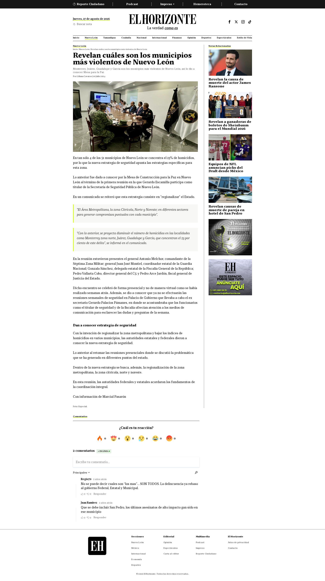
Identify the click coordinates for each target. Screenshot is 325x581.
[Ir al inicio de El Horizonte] (162, 22)
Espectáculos (170, 548)
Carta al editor (171, 553)
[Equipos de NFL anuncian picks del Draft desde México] (230, 147)
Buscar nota (84, 24)
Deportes (136, 565)
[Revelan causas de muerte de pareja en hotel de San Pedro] (230, 190)
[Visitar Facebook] (229, 22)
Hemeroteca (202, 4)
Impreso (167, 4)
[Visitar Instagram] (243, 22)
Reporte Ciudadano (89, 4)
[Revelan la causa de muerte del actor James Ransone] (230, 63)
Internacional (138, 553)
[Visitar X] (236, 22)
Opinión (167, 542)
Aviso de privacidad (238, 542)
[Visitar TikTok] (250, 22)
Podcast (132, 4)
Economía (136, 559)
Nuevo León (137, 542)
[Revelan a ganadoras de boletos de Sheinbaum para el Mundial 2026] (230, 105)
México (135, 548)
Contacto (241, 4)
